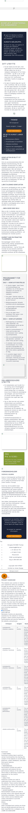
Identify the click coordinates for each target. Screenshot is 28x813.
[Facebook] (2, 563)
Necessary (6, 610)
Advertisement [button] (5, 788)
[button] (14, 8)
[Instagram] (6, 563)
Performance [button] (5, 764)
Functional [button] (4, 752)
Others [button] (3, 802)
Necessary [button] (4, 609)
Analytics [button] (4, 776)
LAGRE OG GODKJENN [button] (8, 810)
